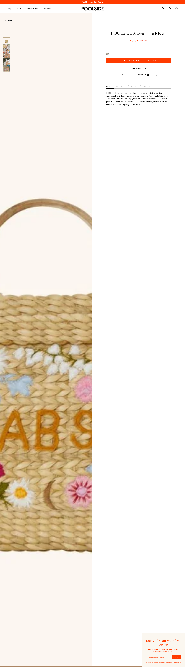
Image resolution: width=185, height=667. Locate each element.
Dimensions (145, 86)
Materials (120, 86)
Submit (176, 657)
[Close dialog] (182, 635)
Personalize (139, 69)
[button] (10, 8)
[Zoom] (46, 339)
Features (132, 86)
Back (10, 21)
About (109, 86)
